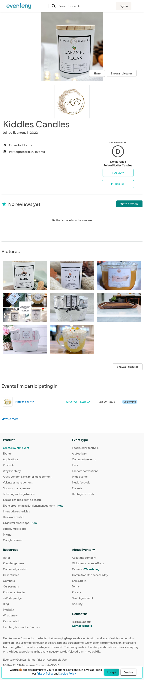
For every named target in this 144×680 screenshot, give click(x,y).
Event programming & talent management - (33, 505)
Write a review (129, 204)
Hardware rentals (13, 517)
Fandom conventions (85, 471)
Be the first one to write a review (72, 220)
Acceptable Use (57, 659)
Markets (77, 488)
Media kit (8, 609)
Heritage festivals (83, 494)
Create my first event (16, 447)
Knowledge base (13, 563)
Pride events (80, 476)
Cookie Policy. (67, 673)
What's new (10, 615)
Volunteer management (18, 482)
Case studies (11, 575)
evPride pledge (12, 598)
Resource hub (11, 621)
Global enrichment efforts (88, 563)
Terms (76, 586)
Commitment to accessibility (90, 575)
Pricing (7, 534)
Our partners (11, 586)
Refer (6, 557)
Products (8, 465)
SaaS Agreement (82, 598)
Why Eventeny (12, 471)
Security (77, 604)
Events (7, 453)
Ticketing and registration (18, 494)
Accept (111, 672)
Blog (6, 604)
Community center (15, 569)
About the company (84, 557)
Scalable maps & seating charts (22, 499)
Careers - (86, 569)
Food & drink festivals (85, 447)
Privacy (76, 592)
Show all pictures (121, 73)
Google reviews (12, 540)
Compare (9, 580)
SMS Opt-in (79, 580)
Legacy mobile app (14, 528)
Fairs (75, 465)
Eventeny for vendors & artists (21, 627)
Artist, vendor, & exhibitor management (27, 476)
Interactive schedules (16, 511)
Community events (84, 459)
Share (97, 73)
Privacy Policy (45, 673)
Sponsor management (17, 488)
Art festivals (79, 453)
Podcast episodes (14, 592)
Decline (128, 672)
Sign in (124, 6)
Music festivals (81, 482)
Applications (10, 459)
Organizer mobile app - (20, 522)
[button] (81, 6)
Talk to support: (82, 623)
